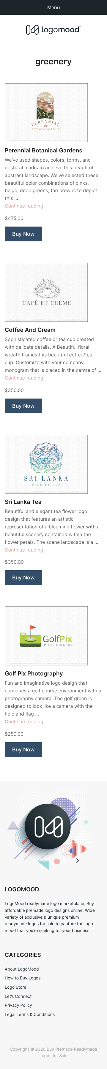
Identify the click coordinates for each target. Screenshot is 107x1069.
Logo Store (15, 987)
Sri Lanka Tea (23, 501)
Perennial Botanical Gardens (43, 150)
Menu (53, 7)
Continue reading (24, 206)
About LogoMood (22, 969)
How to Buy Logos (22, 978)
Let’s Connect (18, 996)
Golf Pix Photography (34, 673)
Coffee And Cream (30, 329)
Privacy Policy (18, 1005)
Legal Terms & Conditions (30, 1014)
